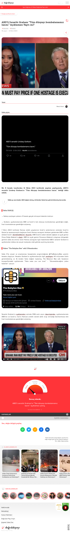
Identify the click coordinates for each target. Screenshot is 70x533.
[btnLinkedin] (47, 430)
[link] (10, 507)
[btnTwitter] (29, 430)
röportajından (50, 314)
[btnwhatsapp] (23, 430)
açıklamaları (21, 314)
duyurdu (29, 235)
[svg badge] (65, 507)
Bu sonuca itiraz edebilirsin (34, 409)
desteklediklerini (19, 235)
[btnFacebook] (41, 430)
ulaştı (20, 237)
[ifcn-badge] (59, 507)
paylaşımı (49, 256)
